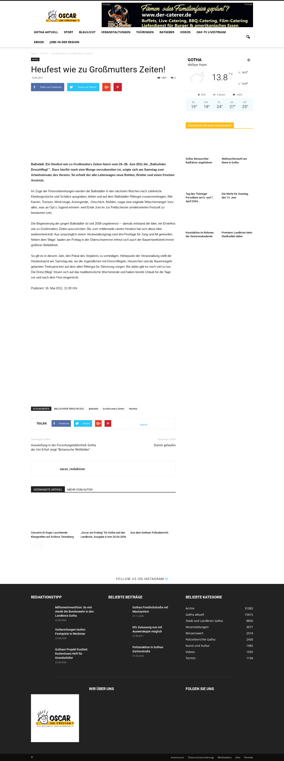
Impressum (177, 757)
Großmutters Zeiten (113, 408)
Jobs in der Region (64, 42)
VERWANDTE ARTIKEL (47, 489)
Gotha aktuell (46, 32)
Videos (185, 32)
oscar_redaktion (72, 469)
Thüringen (145, 32)
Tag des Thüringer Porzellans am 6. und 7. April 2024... (200, 197)
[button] (248, 37)
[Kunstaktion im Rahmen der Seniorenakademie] (201, 218)
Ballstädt (93, 408)
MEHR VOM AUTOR (80, 489)
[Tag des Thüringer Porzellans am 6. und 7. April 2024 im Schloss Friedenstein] (201, 180)
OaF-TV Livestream (211, 32)
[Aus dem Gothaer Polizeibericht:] (153, 513)
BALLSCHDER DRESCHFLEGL (69, 408)
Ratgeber (166, 32)
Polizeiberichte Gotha (200, 639)
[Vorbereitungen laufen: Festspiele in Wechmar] (41, 634)
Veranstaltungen (115, 32)
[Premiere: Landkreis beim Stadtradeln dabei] (237, 218)
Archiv (35, 59)
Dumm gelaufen (165, 445)
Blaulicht (87, 32)
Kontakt (248, 757)
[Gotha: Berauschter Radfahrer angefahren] (201, 145)
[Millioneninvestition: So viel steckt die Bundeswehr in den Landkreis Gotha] (41, 612)
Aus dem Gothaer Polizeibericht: (149, 532)
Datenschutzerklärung (201, 757)
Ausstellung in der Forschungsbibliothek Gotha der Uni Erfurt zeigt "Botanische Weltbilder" (63, 447)
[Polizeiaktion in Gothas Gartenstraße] (118, 652)
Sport (68, 32)
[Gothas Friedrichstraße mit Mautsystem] (118, 612)
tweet (143, 425)
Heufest (133, 408)
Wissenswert (194, 633)
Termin (191, 658)
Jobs (238, 757)
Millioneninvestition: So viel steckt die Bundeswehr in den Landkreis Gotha (74, 611)
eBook (39, 42)
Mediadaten (225, 757)
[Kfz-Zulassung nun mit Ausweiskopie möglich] (118, 632)
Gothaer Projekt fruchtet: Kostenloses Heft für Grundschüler (71, 653)
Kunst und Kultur (198, 646)
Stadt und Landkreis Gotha (204, 621)
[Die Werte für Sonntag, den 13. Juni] (237, 180)
